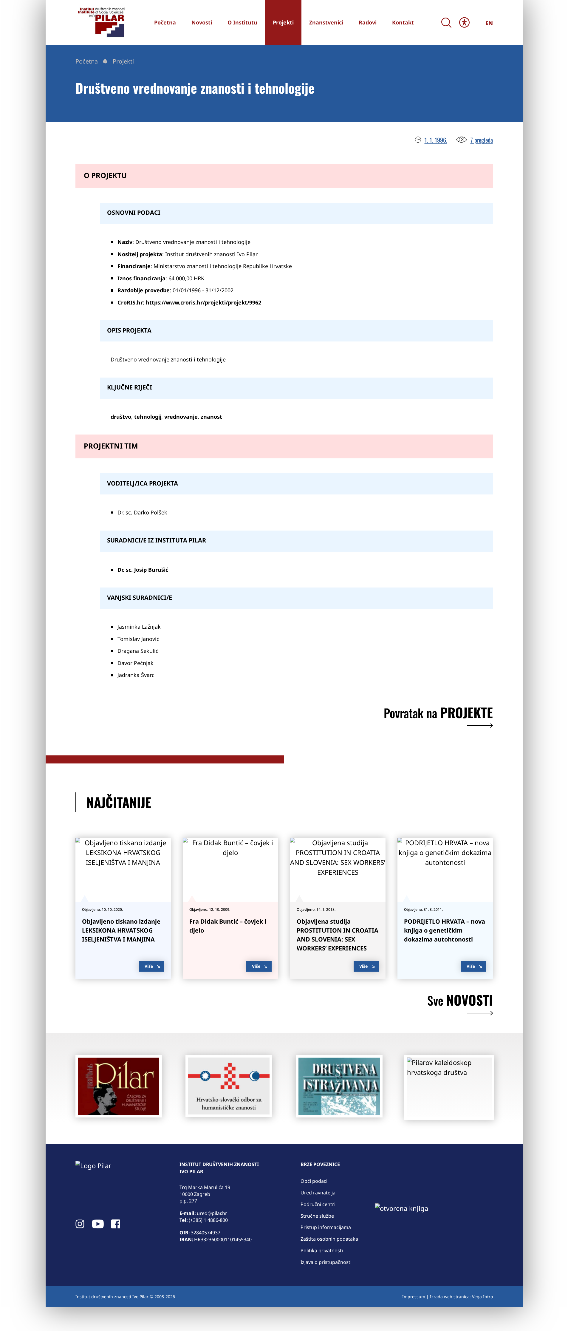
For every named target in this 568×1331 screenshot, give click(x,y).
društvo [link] (121, 416)
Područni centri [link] (318, 1204)
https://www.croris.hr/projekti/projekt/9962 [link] (203, 302)
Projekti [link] (123, 61)
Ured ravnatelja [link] (318, 1192)
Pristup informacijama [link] (326, 1227)
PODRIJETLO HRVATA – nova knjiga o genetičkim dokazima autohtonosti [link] (444, 930)
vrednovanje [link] (181, 416)
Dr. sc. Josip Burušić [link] (142, 569)
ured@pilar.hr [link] (212, 1213)
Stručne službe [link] (317, 1216)
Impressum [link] (413, 1296)
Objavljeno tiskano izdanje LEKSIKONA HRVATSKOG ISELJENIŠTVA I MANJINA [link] (121, 930)
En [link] (489, 23)
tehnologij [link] (147, 416)
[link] (100, 22)
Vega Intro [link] (482, 1296)
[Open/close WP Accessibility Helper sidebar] (464, 22)
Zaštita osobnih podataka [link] (329, 1239)
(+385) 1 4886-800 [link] (208, 1220)
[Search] (446, 22)
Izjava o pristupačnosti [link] (326, 1262)
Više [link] (149, 966)
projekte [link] (438, 714)
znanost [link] (211, 416)
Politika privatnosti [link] (322, 1250)
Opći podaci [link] (314, 1181)
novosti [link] (460, 1001)
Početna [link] (86, 61)
